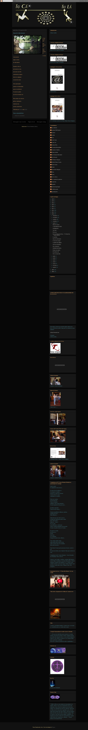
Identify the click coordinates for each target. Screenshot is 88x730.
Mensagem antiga (41, 122)
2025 (53, 199)
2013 (53, 208)
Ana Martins (54, 127)
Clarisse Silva (54, 145)
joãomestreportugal (56, 186)
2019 (53, 201)
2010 (53, 214)
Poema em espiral (56, 250)
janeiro (54, 267)
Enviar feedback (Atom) (32, 126)
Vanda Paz (54, 182)
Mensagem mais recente (19, 122)
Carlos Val (54, 142)
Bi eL (53, 137)
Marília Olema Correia (56, 162)
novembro (55, 217)
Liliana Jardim (55, 152)
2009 (53, 269)
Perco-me (55, 232)
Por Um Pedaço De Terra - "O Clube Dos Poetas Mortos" (61, 234)
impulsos (53, 184)
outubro (55, 219)
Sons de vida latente (57, 239)
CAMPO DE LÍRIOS (57, 242)
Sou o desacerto (56, 246)
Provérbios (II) (56, 252)
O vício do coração (56, 240)
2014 (53, 206)
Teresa (53, 174)
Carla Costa (54, 140)
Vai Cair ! (55, 230)
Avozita (53, 135)
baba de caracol (56, 224)
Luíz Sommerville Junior (57, 154)
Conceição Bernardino (56, 147)
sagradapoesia (54, 191)
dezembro (55, 215)
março (54, 263)
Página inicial (31, 122)
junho (54, 258)
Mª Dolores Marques (56, 159)
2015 (53, 204)
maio (54, 260)
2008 (53, 271)
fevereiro (55, 265)
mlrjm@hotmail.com (54, 332)
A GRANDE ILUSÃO (57, 226)
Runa (53, 172)
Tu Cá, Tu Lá (54, 177)
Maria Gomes (54, 164)
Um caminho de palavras (57, 179)
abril (54, 261)
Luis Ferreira (54, 157)
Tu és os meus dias (56, 253)
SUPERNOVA (56, 228)
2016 (53, 202)
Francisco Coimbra (56, 150)
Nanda (53, 167)
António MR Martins (56, 130)
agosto (54, 223)
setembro (55, 221)
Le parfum (55, 237)
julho (54, 256)
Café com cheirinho (57, 244)
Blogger (53, 727)
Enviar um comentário (19, 115)
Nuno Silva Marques (56, 169)
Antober (53, 132)
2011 (53, 212)
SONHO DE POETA (57, 248)
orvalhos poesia (55, 189)
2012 (53, 210)
